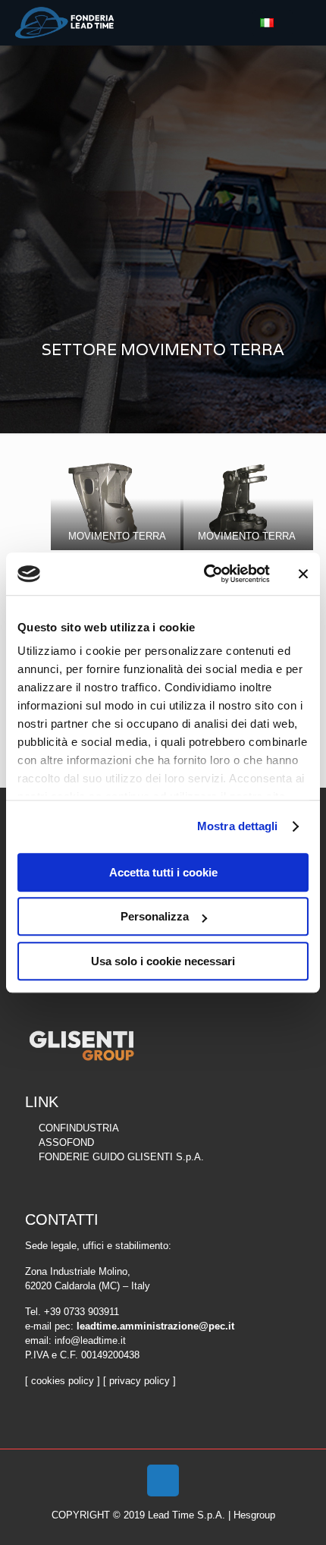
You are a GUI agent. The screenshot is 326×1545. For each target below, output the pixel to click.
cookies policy (62, 1380)
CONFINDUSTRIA (79, 1128)
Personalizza (155, 916)
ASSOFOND (66, 1142)
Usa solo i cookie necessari (163, 961)
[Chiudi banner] (303, 573)
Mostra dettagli (237, 826)
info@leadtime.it (90, 1340)
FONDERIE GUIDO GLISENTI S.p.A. (121, 1157)
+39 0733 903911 (81, 1311)
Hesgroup (254, 1515)
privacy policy (139, 1380)
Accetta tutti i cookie (163, 872)
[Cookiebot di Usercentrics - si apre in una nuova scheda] (205, 574)
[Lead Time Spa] (64, 23)
